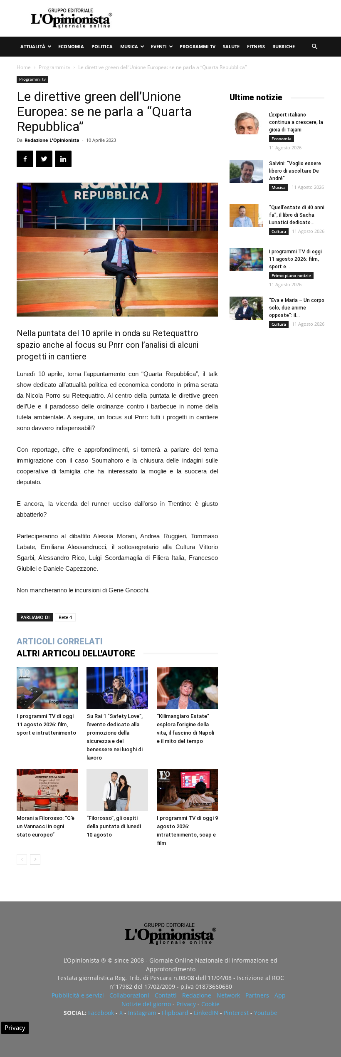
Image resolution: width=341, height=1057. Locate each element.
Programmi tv (197, 46)
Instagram (142, 1013)
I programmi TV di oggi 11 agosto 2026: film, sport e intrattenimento (46, 724)
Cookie (210, 1004)
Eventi (159, 46)
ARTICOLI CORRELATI (60, 641)
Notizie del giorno (146, 1004)
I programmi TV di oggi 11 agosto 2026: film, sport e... (295, 259)
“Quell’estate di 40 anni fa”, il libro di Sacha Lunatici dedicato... (296, 215)
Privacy (186, 1004)
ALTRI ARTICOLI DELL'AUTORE (76, 653)
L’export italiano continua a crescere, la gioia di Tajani (296, 122)
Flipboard (175, 1013)
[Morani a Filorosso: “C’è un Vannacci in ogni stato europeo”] (47, 790)
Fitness (256, 46)
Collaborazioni (129, 995)
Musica (129, 46)
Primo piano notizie (291, 275)
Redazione (196, 995)
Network (228, 995)
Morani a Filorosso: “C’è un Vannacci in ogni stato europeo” (45, 826)
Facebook (101, 1013)
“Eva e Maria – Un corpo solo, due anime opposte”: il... (296, 307)
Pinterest (236, 1013)
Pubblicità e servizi (78, 995)
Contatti (166, 995)
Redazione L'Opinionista (52, 140)
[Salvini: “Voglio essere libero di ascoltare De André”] (246, 171)
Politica (102, 46)
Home (24, 67)
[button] (314, 47)
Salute (231, 46)
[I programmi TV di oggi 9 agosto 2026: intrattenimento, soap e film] (187, 790)
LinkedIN (206, 1013)
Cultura (279, 231)
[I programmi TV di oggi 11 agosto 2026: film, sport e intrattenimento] (47, 688)
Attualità (32, 46)
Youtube (265, 1013)
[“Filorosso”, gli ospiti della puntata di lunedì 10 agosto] (117, 790)
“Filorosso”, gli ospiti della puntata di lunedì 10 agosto (113, 826)
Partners (257, 995)
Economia (71, 46)
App (280, 995)
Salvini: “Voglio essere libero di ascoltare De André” (295, 171)
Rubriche (283, 46)
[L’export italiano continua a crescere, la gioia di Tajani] (246, 122)
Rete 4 (65, 617)
